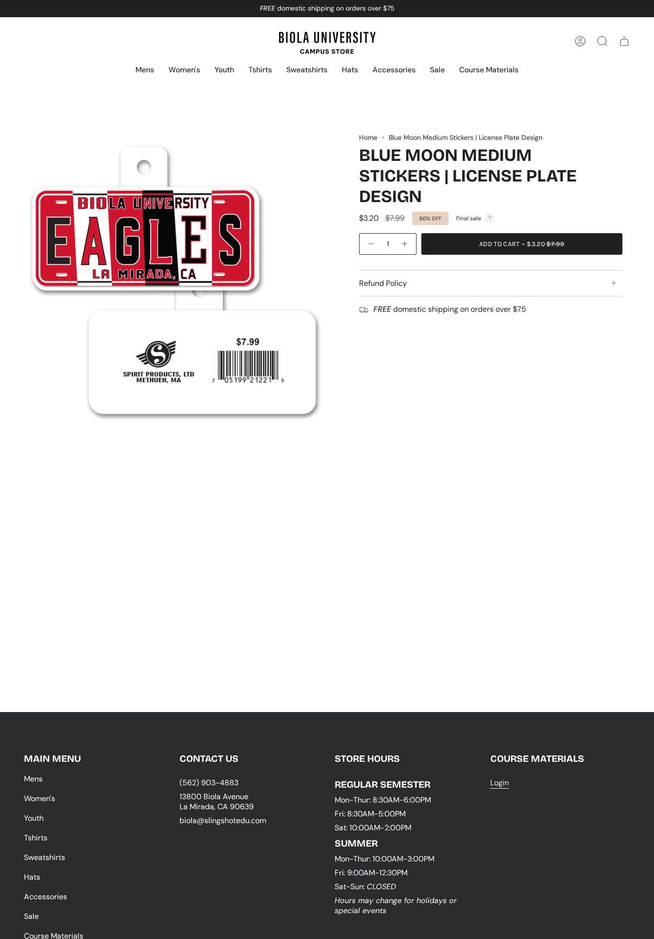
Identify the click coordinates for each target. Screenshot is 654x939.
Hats (32, 877)
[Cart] (624, 41)
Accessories (45, 897)
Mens (33, 779)
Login (499, 783)
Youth (34, 818)
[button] (144, 70)
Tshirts (35, 838)
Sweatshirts (44, 857)
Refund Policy (383, 283)
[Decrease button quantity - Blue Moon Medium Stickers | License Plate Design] (370, 244)
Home (368, 137)
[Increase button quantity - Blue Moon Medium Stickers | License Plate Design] (405, 244)
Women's (39, 798)
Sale (31, 916)
